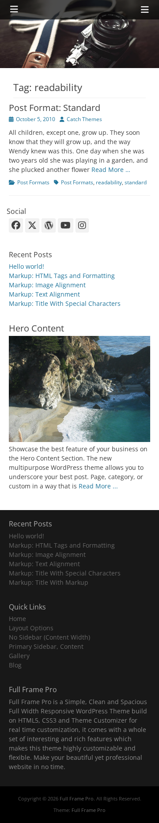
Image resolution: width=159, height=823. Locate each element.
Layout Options (31, 628)
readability (109, 182)
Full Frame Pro (77, 798)
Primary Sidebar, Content (46, 646)
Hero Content (36, 328)
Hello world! (26, 266)
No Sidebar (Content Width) (49, 637)
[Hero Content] (79, 439)
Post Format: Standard (54, 108)
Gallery (19, 656)
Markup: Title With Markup (48, 582)
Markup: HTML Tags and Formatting (62, 275)
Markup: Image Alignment (47, 285)
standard (136, 182)
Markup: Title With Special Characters (65, 303)
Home (17, 618)
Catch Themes (84, 119)
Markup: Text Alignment (44, 294)
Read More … (110, 169)
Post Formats (33, 182)
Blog (15, 665)
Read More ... (98, 486)
